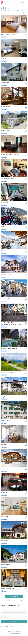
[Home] (1, 626)
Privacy (8, 631)
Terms (12, 631)
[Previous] (2, 24)
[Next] (25, 24)
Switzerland (20, 10)
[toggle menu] (26, 2)
